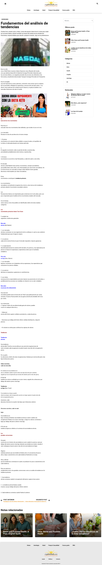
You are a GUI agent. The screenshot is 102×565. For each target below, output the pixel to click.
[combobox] (78, 20)
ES (67, 82)
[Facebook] (5, 3)
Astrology (69, 78)
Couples (69, 74)
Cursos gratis (65, 10)
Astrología (36, 10)
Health (68, 70)
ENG (74, 10)
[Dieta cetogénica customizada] (24, 117)
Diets (68, 67)
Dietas (28, 10)
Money (68, 63)
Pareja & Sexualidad (53, 10)
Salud (43, 10)
